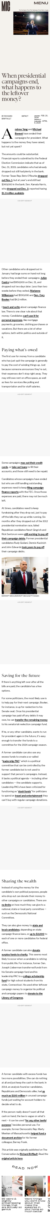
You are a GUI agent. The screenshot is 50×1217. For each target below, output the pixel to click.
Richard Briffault (29, 1154)
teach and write (11, 307)
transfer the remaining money (31, 720)
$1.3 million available (13, 193)
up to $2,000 (37, 934)
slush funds (24, 791)
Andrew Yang (21, 129)
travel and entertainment (28, 795)
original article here (12, 1158)
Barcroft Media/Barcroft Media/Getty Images (20, 596)
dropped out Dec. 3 (17, 188)
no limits (6, 905)
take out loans (19, 467)
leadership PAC (11, 761)
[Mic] (6, 6)
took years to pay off (33, 547)
